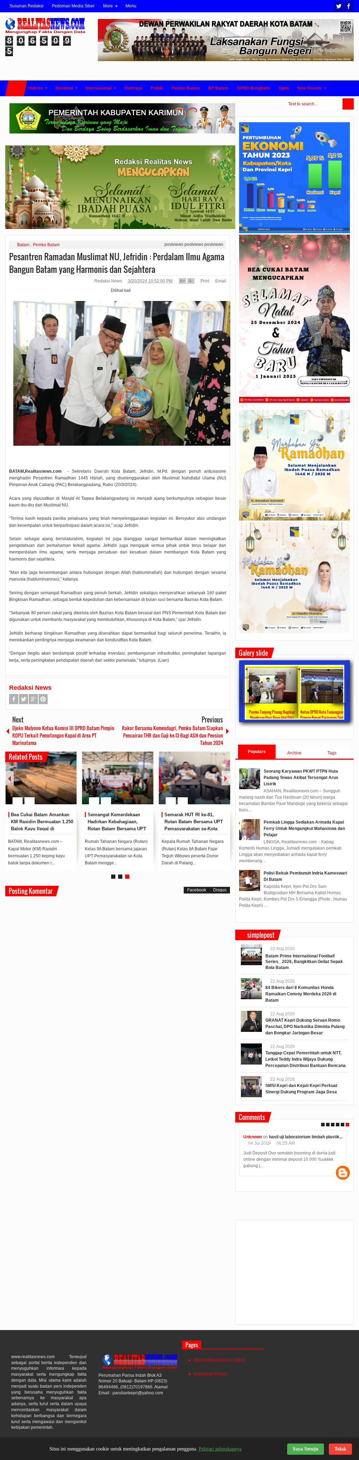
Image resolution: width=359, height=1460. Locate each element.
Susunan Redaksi (26, 6)
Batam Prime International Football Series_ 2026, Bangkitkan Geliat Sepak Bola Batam (304, 962)
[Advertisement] (294, 1275)
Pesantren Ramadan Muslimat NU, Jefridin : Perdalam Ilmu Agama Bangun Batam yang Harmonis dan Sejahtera (116, 262)
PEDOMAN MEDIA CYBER (219, 1360)
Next (226, 778)
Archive (294, 753)
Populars (257, 751)
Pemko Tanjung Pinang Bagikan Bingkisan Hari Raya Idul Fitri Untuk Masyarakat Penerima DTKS (272, 717)
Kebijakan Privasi (210, 1373)
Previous (9, 778)
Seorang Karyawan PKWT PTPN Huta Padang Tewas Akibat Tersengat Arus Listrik (301, 777)
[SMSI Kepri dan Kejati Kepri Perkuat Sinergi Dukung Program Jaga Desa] (251, 1086)
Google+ (33, 699)
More (108, 6)
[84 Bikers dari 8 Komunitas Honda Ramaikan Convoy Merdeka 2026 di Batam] (251, 988)
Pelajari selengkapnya (220, 1449)
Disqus (219, 890)
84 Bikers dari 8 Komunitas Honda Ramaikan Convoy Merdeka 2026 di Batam (300, 994)
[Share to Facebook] (50, 784)
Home (16, 88)
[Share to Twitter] (59, 784)
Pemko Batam (46, 244)
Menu (131, 6)
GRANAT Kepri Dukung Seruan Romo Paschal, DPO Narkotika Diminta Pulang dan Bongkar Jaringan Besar (305, 1026)
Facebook (348, 6)
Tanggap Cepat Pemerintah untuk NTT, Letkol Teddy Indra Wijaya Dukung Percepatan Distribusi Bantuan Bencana (305, 1059)
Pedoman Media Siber (73, 6)
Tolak (340, 1449)
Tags (332, 753)
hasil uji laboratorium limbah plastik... (306, 1136)
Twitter (338, 6)
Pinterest (43, 699)
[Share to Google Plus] (69, 784)
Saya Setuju (305, 1449)
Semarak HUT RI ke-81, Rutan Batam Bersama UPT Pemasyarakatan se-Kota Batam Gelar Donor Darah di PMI (194, 828)
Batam (23, 244)
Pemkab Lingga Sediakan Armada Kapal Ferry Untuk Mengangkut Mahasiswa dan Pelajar (304, 828)
